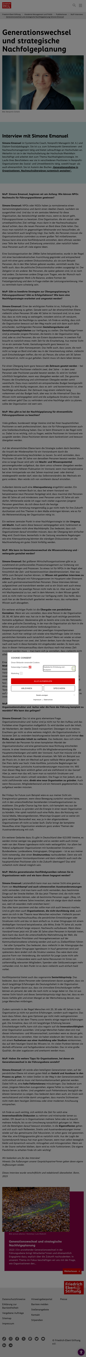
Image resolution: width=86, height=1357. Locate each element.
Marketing (15, 673)
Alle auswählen (43, 681)
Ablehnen (26, 688)
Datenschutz (48, 700)
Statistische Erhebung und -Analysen (54, 668)
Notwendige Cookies (19, 667)
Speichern (59, 688)
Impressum (37, 700)
